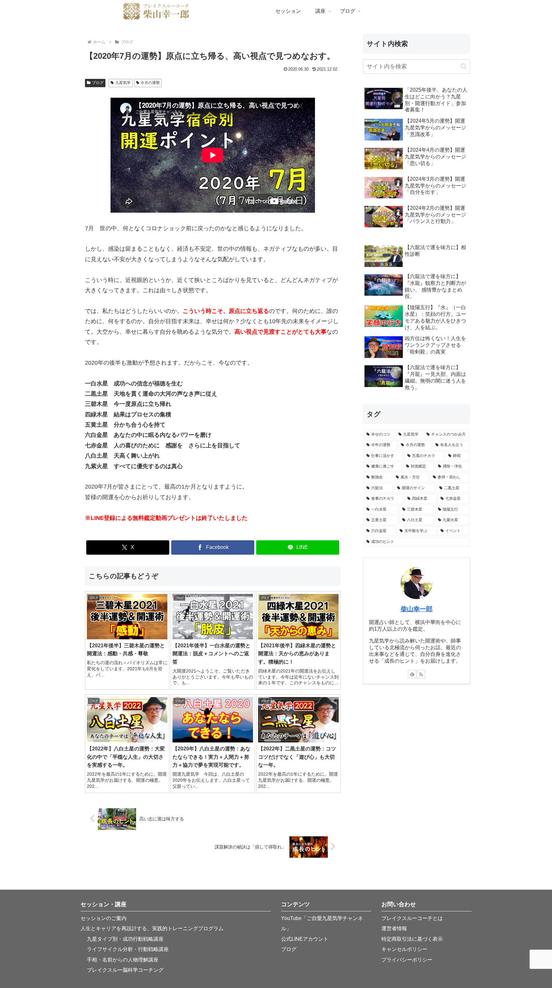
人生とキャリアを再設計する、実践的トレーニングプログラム (152, 928)
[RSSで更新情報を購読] (421, 674)
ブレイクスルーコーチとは (412, 918)
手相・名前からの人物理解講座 (122, 959)
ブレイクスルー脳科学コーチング (125, 970)
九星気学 (123, 82)
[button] (463, 66)
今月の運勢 (150, 82)
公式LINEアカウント (304, 939)
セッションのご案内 (103, 918)
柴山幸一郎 (417, 608)
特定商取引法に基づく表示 (412, 939)
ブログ (97, 82)
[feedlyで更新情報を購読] (412, 674)
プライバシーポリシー (407, 959)
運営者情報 (394, 928)
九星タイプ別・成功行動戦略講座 (125, 939)
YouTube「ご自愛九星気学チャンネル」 (322, 923)
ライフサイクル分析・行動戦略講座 (128, 949)
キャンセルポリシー (404, 949)
